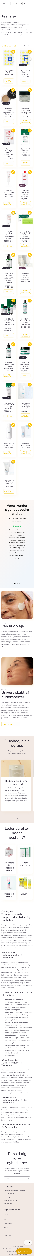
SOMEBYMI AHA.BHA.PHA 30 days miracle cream (25, 365)
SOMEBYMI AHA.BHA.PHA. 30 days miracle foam (8, 405)
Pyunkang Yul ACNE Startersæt (25, 275)
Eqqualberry (8, 1223)
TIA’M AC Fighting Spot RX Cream (9, 192)
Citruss (16, 1246)
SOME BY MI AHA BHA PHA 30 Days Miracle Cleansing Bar (25, 234)
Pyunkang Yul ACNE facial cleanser (9, 482)
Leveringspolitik (13, 1254)
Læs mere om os (10, 724)
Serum (24, 894)
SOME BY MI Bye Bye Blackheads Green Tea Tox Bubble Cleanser (8, 277)
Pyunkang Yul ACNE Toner (9, 444)
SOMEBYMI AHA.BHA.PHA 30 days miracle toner (25, 321)
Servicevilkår (23, 1254)
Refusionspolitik (11, 1251)
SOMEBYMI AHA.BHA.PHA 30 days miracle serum (9, 365)
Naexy (6, 1227)
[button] (4, 3)
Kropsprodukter (9, 895)
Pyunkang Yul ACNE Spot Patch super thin (25, 405)
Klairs (5, 1219)
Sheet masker (24, 864)
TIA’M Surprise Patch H (25, 71)
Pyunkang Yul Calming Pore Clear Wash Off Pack (25, 111)
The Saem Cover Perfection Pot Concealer (8, 111)
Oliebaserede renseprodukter (8, 866)
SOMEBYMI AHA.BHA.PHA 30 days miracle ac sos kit (8, 322)
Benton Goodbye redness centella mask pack (9, 152)
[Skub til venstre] (13, 819)
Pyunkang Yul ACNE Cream (25, 444)
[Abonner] (28, 1178)
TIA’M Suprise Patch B (9, 71)
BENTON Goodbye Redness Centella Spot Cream (9, 234)
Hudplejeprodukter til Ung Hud (16, 782)
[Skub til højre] (21, 819)
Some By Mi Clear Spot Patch (25, 150)
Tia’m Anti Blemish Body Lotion (25, 192)
